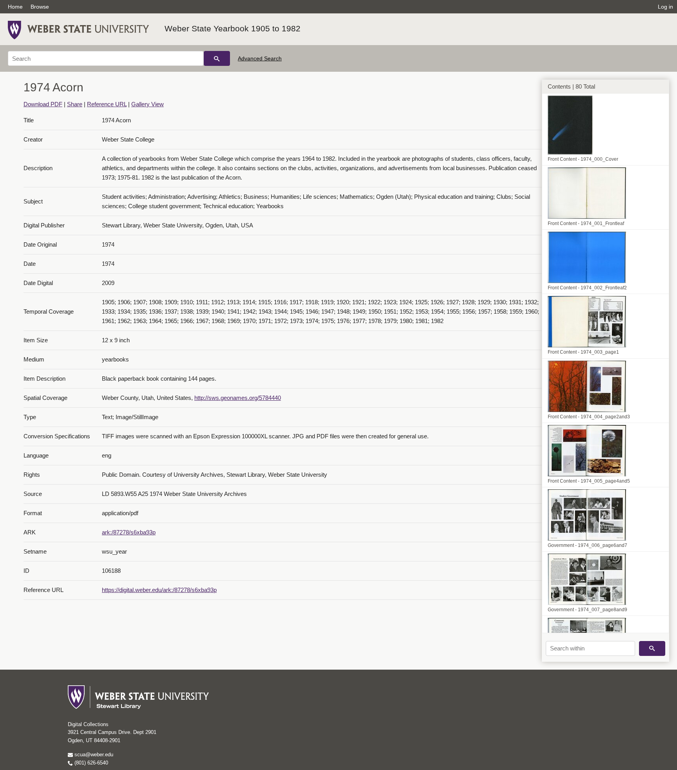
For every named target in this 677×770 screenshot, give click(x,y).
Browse (40, 7)
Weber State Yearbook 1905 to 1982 (232, 28)
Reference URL (107, 104)
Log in (665, 7)
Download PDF (43, 104)
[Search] (217, 58)
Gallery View (147, 104)
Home (15, 7)
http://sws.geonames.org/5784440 (237, 397)
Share (74, 104)
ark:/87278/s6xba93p (129, 532)
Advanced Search (260, 58)
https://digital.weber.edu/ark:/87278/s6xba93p (159, 590)
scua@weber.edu (93, 754)
